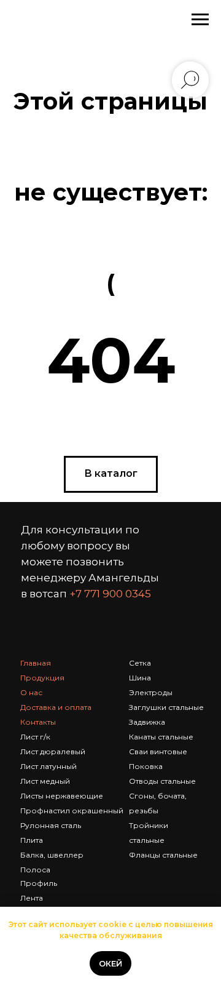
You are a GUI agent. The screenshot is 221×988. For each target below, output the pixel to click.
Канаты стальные (161, 736)
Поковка (146, 766)
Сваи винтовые (158, 751)
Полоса (35, 869)
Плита (31, 840)
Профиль (38, 883)
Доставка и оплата (55, 707)
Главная (35, 662)
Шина (140, 677)
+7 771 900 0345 (110, 594)
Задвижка (147, 722)
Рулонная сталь (50, 825)
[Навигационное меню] (200, 20)
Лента (31, 897)
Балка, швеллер (51, 854)
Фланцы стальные (163, 854)
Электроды (151, 692)
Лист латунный (48, 766)
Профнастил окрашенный (71, 810)
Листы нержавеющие (61, 795)
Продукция (42, 677)
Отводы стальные (162, 781)
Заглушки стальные (166, 707)
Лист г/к (35, 736)
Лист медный (45, 781)
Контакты (38, 722)
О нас (31, 692)
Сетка (140, 662)
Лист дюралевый (52, 751)
